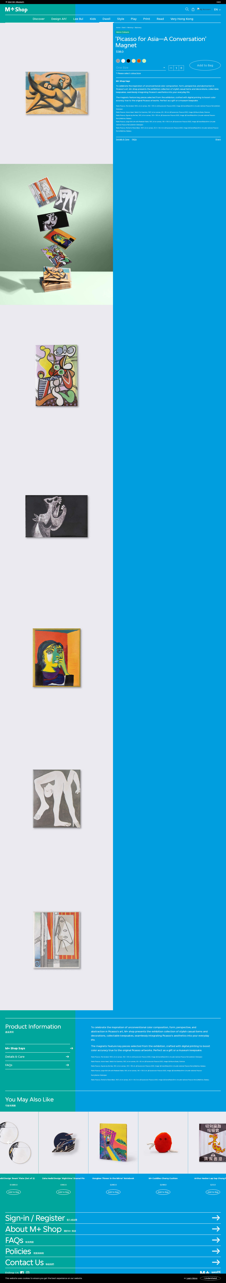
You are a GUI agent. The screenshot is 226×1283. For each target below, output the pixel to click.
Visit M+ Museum (16, 2)
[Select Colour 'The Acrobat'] (118, 61)
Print (146, 19)
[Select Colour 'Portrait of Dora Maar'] (139, 61)
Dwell (106, 19)
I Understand (210, 1278)
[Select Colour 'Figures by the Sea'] (134, 61)
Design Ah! (59, 19)
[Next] (216, 1142)
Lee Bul (78, 19)
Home (118, 27)
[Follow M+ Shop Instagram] (27, 1272)
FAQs (134, 139)
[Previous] (9, 1142)
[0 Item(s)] (193, 9)
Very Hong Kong (182, 19)
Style (120, 19)
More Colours (122, 32)
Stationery (138, 27)
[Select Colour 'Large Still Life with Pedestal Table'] (144, 61)
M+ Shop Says (15, 1048)
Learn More (192, 1278)
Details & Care (122, 139)
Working (130, 27)
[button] (204, 9)
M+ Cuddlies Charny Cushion (163, 1178)
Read (160, 19)
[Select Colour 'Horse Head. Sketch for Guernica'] (128, 61)
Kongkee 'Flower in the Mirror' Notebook (113, 1178)
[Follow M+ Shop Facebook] (22, 1272)
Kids (93, 19)
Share (218, 139)
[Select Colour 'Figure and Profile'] (123, 61)
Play (134, 19)
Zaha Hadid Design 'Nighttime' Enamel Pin (63, 1178)
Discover (39, 19)
